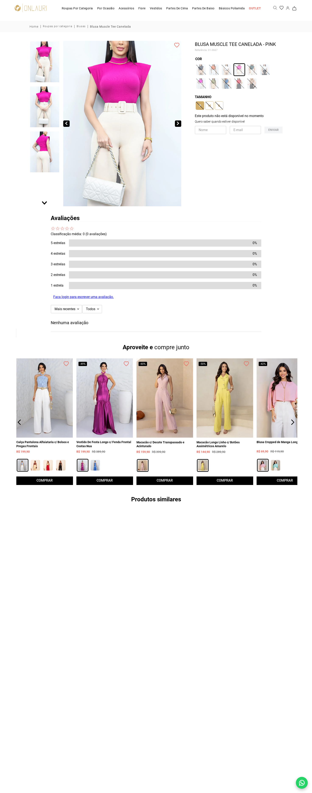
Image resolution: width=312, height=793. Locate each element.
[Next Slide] (293, 422)
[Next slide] (44, 202)
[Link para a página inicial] (34, 26)
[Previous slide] (44, 44)
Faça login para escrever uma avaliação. (83, 297)
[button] (45, 62)
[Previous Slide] (19, 422)
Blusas (81, 26)
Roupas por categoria (57, 26)
